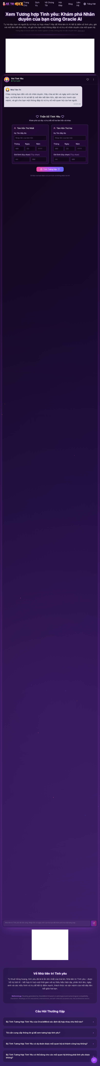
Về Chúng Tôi (49, 4)
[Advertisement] (50, 56)
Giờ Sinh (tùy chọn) (27, 155)
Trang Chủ (26, 4)
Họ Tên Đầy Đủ (20, 133)
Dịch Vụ (37, 4)
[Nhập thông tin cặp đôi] (87, 79)
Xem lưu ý (81, 31)
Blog (70, 4)
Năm (38, 144)
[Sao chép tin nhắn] (67, 104)
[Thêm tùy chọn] (93, 79)
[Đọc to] (71, 104)
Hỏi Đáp (60, 4)
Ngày (27, 144)
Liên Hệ (78, 4)
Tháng (17, 144)
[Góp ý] (94, 1060)
